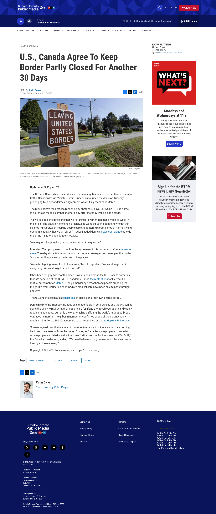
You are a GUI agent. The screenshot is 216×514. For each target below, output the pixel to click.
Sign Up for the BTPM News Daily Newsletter (174, 189)
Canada (58, 360)
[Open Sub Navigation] (36, 30)
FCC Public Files (164, 421)
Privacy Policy (86, 428)
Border (87, 360)
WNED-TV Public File (166, 433)
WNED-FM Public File (166, 436)
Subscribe (174, 216)
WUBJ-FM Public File (166, 445)
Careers (122, 422)
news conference (111, 231)
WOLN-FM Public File (166, 443)
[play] (20, 21)
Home (20, 30)
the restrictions (99, 279)
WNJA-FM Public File (166, 438)
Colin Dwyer (35, 90)
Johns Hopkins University (114, 320)
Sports (104, 30)
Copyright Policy (87, 435)
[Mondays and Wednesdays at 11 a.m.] (174, 83)
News (57, 30)
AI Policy (84, 442)
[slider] (34, 21)
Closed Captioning (126, 435)
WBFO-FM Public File (166, 440)
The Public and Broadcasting (170, 448)
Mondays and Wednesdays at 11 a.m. (174, 113)
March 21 (61, 282)
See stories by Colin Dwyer (52, 387)
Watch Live (170, 7)
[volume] (29, 21)
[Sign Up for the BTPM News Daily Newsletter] (174, 168)
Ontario (73, 360)
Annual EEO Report (127, 442)
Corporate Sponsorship (129, 428)
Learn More (174, 143)
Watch (30, 30)
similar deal (69, 297)
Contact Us (85, 422)
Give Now (190, 7)
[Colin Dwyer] (26, 389)
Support (117, 30)
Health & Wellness (29, 45)
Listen (44, 30)
